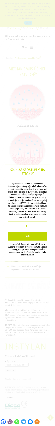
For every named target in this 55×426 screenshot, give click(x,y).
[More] (37, 422)
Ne (27, 226)
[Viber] (10, 422)
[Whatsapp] (16, 422)
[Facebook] (3, 422)
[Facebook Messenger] (30, 422)
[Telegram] (23, 422)
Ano (28, 236)
